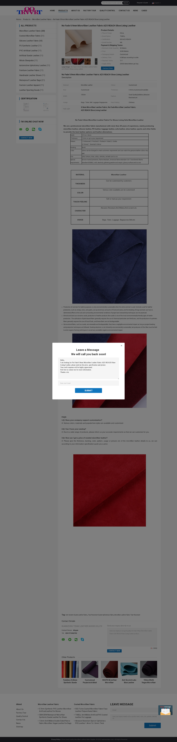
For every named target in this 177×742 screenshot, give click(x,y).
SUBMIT (89, 390)
